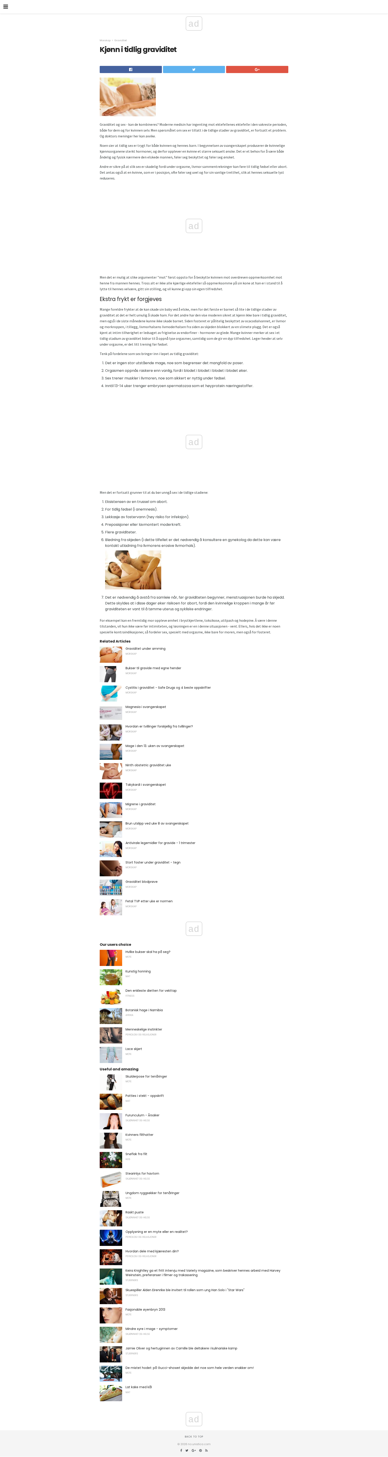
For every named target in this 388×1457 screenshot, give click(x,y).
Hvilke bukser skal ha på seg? (148, 952)
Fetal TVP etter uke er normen (149, 901)
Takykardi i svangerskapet (146, 784)
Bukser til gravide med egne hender (153, 668)
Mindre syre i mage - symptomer (152, 1329)
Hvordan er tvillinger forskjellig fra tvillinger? (159, 726)
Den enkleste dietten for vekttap (151, 990)
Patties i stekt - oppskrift (145, 1095)
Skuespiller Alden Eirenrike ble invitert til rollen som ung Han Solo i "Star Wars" (185, 1290)
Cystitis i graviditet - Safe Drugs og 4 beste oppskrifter (168, 687)
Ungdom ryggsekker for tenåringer (152, 1193)
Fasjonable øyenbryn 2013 (145, 1309)
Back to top (194, 1436)
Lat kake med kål (139, 1387)
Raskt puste (135, 1212)
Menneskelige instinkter (144, 1029)
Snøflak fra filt (136, 1154)
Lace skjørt (134, 1049)
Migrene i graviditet (141, 804)
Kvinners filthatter (139, 1134)
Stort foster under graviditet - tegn (153, 862)
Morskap (105, 40)
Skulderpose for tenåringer (146, 1076)
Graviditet (120, 40)
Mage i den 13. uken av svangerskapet (155, 746)
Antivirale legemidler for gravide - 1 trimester (160, 843)
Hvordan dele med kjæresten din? (152, 1251)
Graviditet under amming (145, 648)
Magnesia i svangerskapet (146, 707)
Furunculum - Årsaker (142, 1115)
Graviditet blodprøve (142, 881)
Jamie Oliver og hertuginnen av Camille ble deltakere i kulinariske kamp (181, 1348)
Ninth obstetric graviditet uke (148, 765)
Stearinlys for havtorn (142, 1173)
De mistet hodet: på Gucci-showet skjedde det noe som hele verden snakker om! (190, 1368)
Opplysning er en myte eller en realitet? (157, 1232)
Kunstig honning (138, 971)
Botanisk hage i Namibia (144, 1010)
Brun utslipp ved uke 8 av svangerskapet (157, 823)
